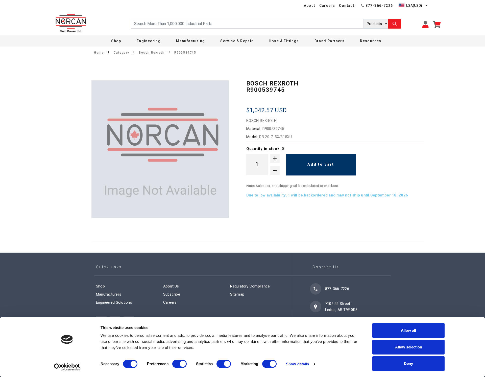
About (309, 6)
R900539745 (185, 52)
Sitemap (237, 294)
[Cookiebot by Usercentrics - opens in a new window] (67, 367)
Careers (327, 6)
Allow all (408, 330)
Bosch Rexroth (151, 52)
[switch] (179, 364)
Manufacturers (108, 294)
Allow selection (408, 347)
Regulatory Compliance (250, 286)
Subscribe (171, 294)
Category (121, 52)
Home (99, 52)
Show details (297, 364)
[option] (160, 149)
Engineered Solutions (114, 302)
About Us (171, 286)
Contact (346, 6)
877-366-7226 (379, 6)
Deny (408, 363)
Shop (116, 41)
